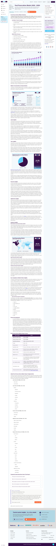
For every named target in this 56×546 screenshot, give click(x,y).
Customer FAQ (13, 532)
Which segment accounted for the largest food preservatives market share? (23, 481)
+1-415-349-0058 (44, 537)
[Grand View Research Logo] (4, 2)
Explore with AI (4, 21)
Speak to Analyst (38, 502)
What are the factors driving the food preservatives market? (21, 486)
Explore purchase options (34, 370)
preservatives (13, 112)
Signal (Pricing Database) (30, 537)
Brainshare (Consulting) (29, 532)
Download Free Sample (31, 519)
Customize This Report (50, 27)
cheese (25, 216)
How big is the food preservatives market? (18, 476)
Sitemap (12, 538)
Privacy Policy (13, 535)
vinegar (26, 288)
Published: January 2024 (49, 11)
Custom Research (29, 534)
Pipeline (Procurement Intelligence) (31, 535)
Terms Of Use (13, 537)
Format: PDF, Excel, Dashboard (50, 10)
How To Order (13, 534)
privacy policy (46, 43)
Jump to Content (48, 17)
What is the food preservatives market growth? (19, 479)
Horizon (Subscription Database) (31, 538)
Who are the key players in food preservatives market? (20, 484)
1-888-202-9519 (51, 537)
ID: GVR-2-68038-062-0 (49, 7)
